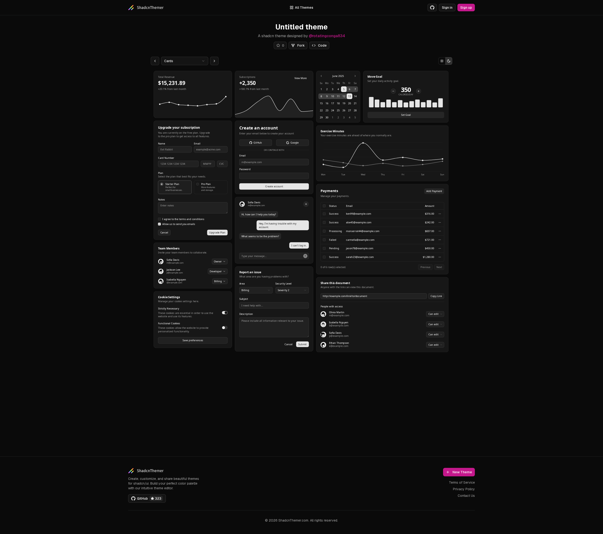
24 (332, 110)
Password (245, 169)
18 (338, 103)
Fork (301, 45)
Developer (216, 271)
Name (161, 143)
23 (327, 110)
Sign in (447, 7)
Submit (302, 344)
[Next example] (214, 61)
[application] (382, 159)
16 (327, 103)
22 (321, 110)
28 (355, 110)
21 (355, 103)
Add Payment (434, 191)
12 (343, 96)
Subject (243, 299)
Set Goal (406, 114)
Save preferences (193, 340)
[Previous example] (155, 61)
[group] (445, 61)
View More (300, 78)
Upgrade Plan (217, 232)
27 (349, 110)
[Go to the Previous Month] (321, 76)
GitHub (257, 142)
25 (338, 110)
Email (197, 143)
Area (242, 283)
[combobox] (184, 61)
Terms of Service (462, 482)
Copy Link (436, 295)
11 (338, 96)
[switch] (225, 312)
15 (321, 103)
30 (327, 117)
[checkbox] (159, 219)
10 (332, 96)
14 (355, 96)
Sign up (466, 7)
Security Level (283, 283)
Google (294, 142)
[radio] (441, 61)
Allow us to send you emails (178, 224)
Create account (274, 186)
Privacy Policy (464, 489)
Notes (161, 199)
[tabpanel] (301, 211)
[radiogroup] (193, 187)
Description (246, 314)
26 (343, 110)
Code (322, 45)
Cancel (164, 232)
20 (349, 103)
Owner (218, 261)
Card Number (166, 158)
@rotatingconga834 (327, 35)
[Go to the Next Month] (355, 76)
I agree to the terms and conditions (183, 219)
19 (343, 103)
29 (321, 117)
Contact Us (466, 496)
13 (349, 96)
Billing (218, 281)
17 (332, 103)
